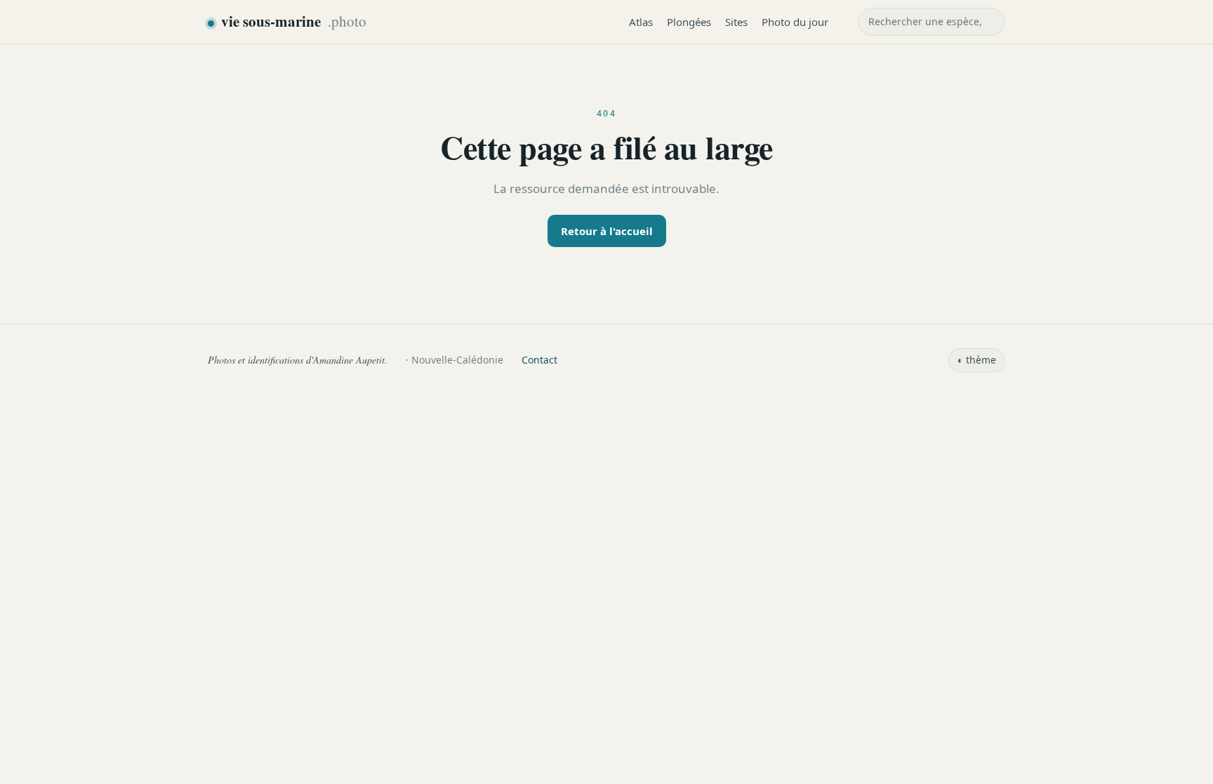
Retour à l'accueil (607, 231)
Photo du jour (795, 22)
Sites (736, 22)
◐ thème (976, 359)
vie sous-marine (293, 21)
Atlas (641, 22)
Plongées (689, 22)
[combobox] (931, 22)
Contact (539, 359)
